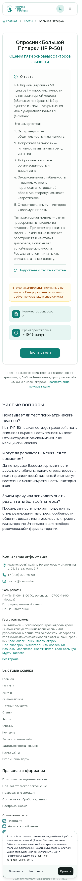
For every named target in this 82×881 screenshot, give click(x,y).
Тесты (6, 719)
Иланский (9, 649)
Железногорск (45, 641)
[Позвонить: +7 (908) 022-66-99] (60, 9)
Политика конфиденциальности (24, 779)
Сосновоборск (12, 645)
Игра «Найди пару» (15, 759)
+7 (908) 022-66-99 (21, 575)
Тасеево (18, 653)
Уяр (45, 645)
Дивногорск (32, 645)
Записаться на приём (17, 739)
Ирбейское (24, 649)
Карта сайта (11, 752)
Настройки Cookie (14, 806)
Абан (58, 649)
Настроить (36, 871)
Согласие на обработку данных (24, 799)
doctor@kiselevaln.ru (22, 581)
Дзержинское (43, 649)
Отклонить (16, 871)
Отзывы (7, 726)
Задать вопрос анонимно (20, 746)
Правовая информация (18, 792)
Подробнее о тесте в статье (42, 270)
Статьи (7, 712)
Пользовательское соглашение (24, 786)
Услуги (7, 692)
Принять (65, 871)
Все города (10, 659)
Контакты (9, 732)
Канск (30, 641)
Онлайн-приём (12, 699)
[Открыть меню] (69, 8)
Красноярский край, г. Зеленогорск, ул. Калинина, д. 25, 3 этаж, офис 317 (42, 566)
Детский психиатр (15, 706)
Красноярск (16, 641)
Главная (8, 679)
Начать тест (40, 352)
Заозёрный (57, 645)
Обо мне (8, 686)
